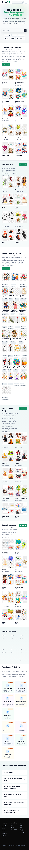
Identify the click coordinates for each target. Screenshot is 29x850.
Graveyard (4, 463)
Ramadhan (22, 643)
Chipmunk (17, 446)
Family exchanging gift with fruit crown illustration (23, 383)
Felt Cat (12, 341)
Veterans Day (18, 481)
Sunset (21, 646)
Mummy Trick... (3, 384)
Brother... (13, 313)
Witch (21, 660)
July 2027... (16, 299)
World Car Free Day (19, 101)
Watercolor (17, 224)
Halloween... (4, 355)
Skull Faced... (10, 301)
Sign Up (12, 827)
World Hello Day (4, 327)
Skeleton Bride (5, 286)
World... (20, 341)
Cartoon (17, 189)
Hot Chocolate (20, 38)
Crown (21, 652)
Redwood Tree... (17, 327)
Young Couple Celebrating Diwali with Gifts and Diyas (14, 312)
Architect (21, 342)
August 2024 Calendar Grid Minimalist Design (5, 396)
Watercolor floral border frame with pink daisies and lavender (5, 340)
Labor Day (7, 35)
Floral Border (4, 342)
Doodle (3, 242)
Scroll (21, 657)
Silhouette (17, 242)
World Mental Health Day (21, 498)
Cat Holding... (13, 342)
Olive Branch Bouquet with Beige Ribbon (10, 325)
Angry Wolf (16, 370)
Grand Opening (5, 516)
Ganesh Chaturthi (6, 155)
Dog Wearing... (5, 313)
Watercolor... (4, 341)
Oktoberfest (5, 118)
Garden (12, 641)
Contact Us (22, 832)
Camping (12, 38)
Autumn (3, 604)
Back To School (19, 587)
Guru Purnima (5, 481)
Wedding (4, 569)
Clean (6, 2)
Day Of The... (4, 284)
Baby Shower (18, 604)
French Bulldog (5, 314)
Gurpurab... (23, 326)
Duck (3, 641)
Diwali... (12, 314)
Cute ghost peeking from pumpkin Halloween (23, 368)
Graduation (4, 587)
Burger (21, 649)
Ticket (3, 660)
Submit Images (14, 829)
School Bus (21, 35)
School (12, 657)
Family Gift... (23, 385)
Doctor (13, 286)
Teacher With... (9, 356)
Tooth (12, 660)
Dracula (17, 463)
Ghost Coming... (23, 370)
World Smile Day (5, 101)
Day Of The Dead (22, 287)
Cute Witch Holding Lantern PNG (9, 368)
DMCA (21, 827)
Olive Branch (10, 328)
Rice (3, 657)
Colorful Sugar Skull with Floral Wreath (5, 296)
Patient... (13, 284)
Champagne (4, 638)
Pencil (6, 38)
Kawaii (16, 207)
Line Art (3, 224)
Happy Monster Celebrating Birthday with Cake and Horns (23, 312)
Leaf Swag (10, 326)
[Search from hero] (25, 30)
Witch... (9, 370)
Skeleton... (17, 383)
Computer (4, 652)
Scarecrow (25, 357)
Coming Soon (22, 638)
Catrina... (11, 298)
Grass (21, 641)
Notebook (13, 643)
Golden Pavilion (22, 329)
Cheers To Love (23, 298)
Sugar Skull (22, 284)
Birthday (17, 552)
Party (16, 569)
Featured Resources (4, 832)
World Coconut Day (19, 137)
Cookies (12, 652)
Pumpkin (16, 357)
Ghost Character (4, 358)
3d (2, 189)
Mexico (21, 655)
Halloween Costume (6, 446)
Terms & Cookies (21, 830)
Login (12, 825)
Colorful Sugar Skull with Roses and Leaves (23, 283)
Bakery (12, 635)
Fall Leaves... (16, 355)
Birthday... (22, 313)
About (21, 825)
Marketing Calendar (4, 836)
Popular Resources (4, 829)
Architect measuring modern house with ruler (23, 339)
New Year (4, 622)
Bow (11, 649)
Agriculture (4, 635)
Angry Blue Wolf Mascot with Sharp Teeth (16, 367)
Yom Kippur (4, 82)
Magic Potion (10, 384)
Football (14, 35)
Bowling (17, 516)
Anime (3, 207)
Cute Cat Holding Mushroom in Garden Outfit (14, 339)
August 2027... (4, 397)
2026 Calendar (5, 552)
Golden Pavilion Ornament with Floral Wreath (24, 326)
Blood (3, 649)
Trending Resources (4, 826)
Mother (3, 643)
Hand (3, 655)
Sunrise (12, 646)
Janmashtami (5, 137)
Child (12, 638)
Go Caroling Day (5, 498)
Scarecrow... (25, 355)
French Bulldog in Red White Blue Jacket (5, 311)
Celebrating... (22, 314)
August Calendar (5, 399)
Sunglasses (4, 646)
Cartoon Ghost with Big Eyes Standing (4, 354)
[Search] (22, 2)
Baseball (21, 635)
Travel (16, 622)
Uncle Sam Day (18, 155)
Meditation (13, 655)
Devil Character (4, 371)
